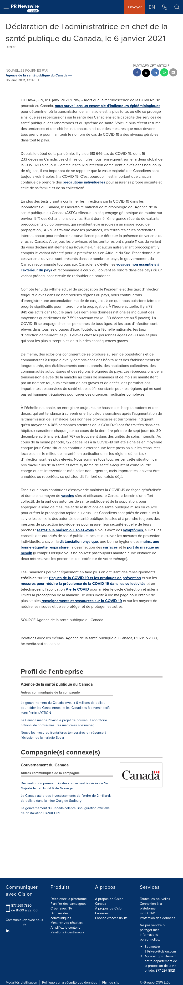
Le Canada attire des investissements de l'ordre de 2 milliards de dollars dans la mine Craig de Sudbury (66, 798)
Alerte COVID (77, 589)
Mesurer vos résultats (67, 922)
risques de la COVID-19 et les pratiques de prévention (95, 578)
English (11, 46)
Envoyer (135, 7)
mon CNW (147, 913)
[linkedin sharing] (155, 73)
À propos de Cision (109, 908)
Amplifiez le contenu (66, 927)
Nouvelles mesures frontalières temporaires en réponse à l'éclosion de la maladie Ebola (63, 735)
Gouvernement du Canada (45, 765)
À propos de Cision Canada (109, 901)
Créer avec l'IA (61, 908)
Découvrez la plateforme (69, 898)
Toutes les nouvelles (155, 898)
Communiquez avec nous (24, 920)
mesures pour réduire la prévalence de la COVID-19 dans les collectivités (83, 583)
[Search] (177, 7)
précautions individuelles (84, 182)
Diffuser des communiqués (61, 915)
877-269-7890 (21, 905)
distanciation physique (79, 541)
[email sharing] (173, 73)
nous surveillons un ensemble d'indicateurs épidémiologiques (107, 105)
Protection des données (157, 917)
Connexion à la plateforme (151, 906)
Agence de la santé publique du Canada (57, 684)
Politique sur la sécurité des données (69, 982)
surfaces (110, 547)
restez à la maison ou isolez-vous (65, 530)
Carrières (102, 913)
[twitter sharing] (146, 73)
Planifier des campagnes (68, 903)
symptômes (133, 530)
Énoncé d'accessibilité (111, 917)
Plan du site (110, 982)
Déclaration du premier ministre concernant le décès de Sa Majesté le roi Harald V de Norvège (64, 786)
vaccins (67, 495)
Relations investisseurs (68, 932)
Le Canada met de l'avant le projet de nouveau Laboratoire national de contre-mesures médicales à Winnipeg (64, 723)
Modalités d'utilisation (21, 982)
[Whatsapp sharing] (164, 73)
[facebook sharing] (137, 73)
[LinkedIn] (8, 930)
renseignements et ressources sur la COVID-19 (81, 600)
